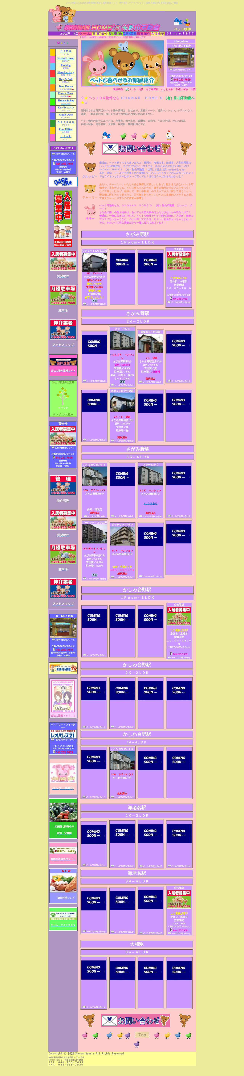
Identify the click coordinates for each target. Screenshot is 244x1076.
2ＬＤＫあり (150, 503)
